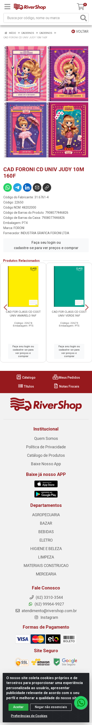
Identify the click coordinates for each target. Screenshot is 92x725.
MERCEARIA (46, 574)
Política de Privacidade (46, 447)
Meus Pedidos (69, 377)
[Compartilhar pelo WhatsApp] (7, 187)
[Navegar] (5, 307)
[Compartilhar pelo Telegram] (17, 187)
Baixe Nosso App (46, 464)
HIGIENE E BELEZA (46, 548)
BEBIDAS (46, 532)
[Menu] (7, 7)
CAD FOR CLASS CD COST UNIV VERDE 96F (69, 313)
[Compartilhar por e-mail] (37, 187)
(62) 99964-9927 (49, 604)
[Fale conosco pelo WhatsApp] (81, 702)
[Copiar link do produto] (47, 187)
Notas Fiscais (69, 386)
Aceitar (18, 707)
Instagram (49, 617)
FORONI (19, 228)
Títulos (28, 386)
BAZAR (46, 523)
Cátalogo (28, 377)
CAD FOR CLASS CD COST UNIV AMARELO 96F (23, 313)
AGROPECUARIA (46, 515)
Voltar (81, 31)
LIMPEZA (46, 557)
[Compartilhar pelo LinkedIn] (27, 187)
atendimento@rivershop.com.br (49, 611)
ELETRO (46, 540)
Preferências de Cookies (29, 716)
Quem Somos (46, 438)
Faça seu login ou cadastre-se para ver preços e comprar (46, 245)
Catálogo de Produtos (46, 455)
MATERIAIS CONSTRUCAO (46, 565)
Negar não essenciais (51, 707)
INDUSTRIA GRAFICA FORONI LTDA (45, 233)
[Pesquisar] (83, 17)
